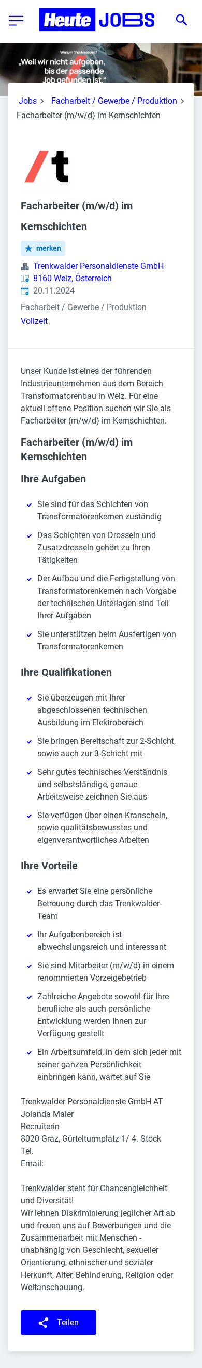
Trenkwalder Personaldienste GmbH (98, 266)
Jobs (28, 101)
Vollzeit (34, 321)
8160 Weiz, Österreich (72, 278)
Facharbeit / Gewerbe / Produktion (114, 101)
